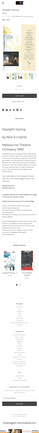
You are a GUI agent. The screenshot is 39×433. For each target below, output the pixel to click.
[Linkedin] (17, 109)
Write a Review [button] (28, 16)
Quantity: (19, 86)
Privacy (19, 316)
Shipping (20, 318)
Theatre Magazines (19, 364)
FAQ (19, 314)
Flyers (19, 350)
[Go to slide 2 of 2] (20, 285)
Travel (20, 344)
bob (19, 309)
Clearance (19, 339)
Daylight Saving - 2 (9, 273)
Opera (19, 355)
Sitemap (19, 325)
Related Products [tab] (19, 245)
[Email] (7, 109)
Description (19, 118)
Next (35, 74)
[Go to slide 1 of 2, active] (17, 285)
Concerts (19, 346)
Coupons (19, 311)
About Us (19, 307)
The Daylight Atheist (27, 274)
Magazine (19, 341)
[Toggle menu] (3, 3)
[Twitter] (14, 109)
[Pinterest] (21, 109)
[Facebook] (3, 109)
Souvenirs (19, 366)
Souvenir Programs (19, 361)
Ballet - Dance (19, 337)
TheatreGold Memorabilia (19, 323)
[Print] (10, 109)
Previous (4, 74)
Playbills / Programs (20, 357)
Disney (19, 348)
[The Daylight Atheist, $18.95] (27, 260)
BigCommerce (23, 414)
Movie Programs (19, 353)
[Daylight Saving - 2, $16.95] (9, 260)
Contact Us (19, 320)
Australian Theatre (19, 335)
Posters (19, 359)
